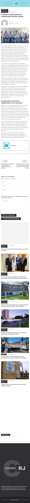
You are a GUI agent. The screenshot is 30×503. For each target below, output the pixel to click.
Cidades (4, 10)
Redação (11, 23)
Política (4, 274)
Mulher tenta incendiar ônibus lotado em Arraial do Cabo (14, 249)
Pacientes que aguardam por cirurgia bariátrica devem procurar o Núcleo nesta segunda (14, 305)
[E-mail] (3, 153)
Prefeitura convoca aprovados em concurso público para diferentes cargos (13, 333)
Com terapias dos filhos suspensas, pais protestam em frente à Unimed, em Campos (13, 357)
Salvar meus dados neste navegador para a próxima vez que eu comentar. (14, 197)
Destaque (5, 12)
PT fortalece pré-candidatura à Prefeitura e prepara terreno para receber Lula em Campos (14, 277)
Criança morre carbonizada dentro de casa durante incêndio (13, 385)
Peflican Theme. (15, 500)
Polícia (3, 247)
